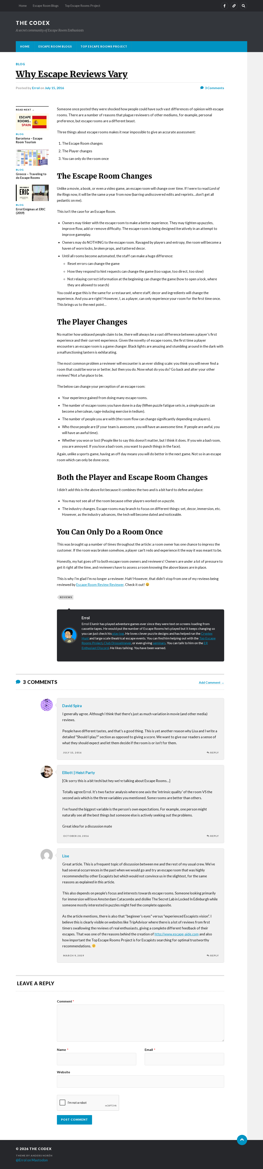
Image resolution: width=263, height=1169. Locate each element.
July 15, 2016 (54, 88)
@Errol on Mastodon (32, 1160)
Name (62, 1049)
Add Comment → (211, 682)
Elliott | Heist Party (78, 772)
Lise (65, 856)
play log (118, 633)
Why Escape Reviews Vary (72, 74)
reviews (66, 597)
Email (150, 1049)
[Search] (243, 5)
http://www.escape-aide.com (177, 934)
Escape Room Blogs (46, 5)
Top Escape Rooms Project (82, 5)
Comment (65, 1001)
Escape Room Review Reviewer (100, 584)
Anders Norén (41, 1155)
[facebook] (224, 5)
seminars (159, 643)
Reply (214, 752)
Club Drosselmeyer (117, 643)
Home (23, 5)
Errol (36, 88)
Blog (20, 64)
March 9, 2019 (73, 955)
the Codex (33, 23)
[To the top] (242, 1140)
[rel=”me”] (234, 5)
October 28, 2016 (76, 835)
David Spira (72, 705)
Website (63, 1072)
